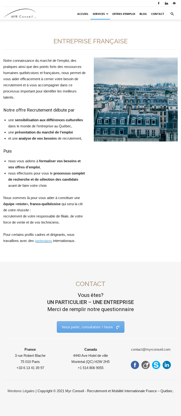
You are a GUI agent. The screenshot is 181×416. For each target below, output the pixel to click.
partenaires (43, 241)
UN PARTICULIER (67, 302)
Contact (157, 14)
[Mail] (174, 3)
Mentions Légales (21, 391)
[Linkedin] (166, 3)
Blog (143, 14)
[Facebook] (158, 3)
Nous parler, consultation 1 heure (87, 327)
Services (99, 14)
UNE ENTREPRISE (113, 302)
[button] (172, 14)
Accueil (82, 14)
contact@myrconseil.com (151, 349)
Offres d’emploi (123, 14)
